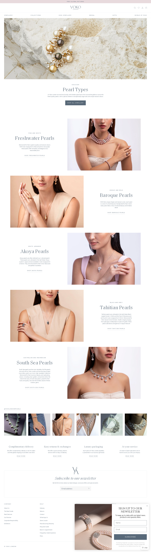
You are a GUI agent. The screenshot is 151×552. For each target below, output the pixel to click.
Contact (42, 514)
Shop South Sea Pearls (34, 387)
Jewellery (8, 15)
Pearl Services (8, 514)
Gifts (115, 15)
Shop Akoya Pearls (34, 270)
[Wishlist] (138, 8)
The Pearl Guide (8, 511)
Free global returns (75, 1)
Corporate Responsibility (11, 520)
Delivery (42, 508)
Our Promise (7, 517)
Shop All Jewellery (75, 103)
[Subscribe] (89, 488)
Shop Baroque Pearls (116, 212)
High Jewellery (65, 15)
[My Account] (142, 8)
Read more (21, 456)
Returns (42, 511)
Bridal (92, 15)
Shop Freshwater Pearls (35, 155)
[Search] (135, 8)
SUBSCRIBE (130, 537)
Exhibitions (7, 523)
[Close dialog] (147, 506)
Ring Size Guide (44, 526)
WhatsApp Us (44, 517)
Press (41, 536)
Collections (36, 15)
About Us (6, 508)
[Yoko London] (75, 8)
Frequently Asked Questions (48, 533)
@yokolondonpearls (12, 409)
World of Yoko (141, 15)
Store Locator (44, 520)
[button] (146, 8)
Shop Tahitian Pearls (116, 328)
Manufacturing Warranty (47, 523)
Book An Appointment (46, 530)
